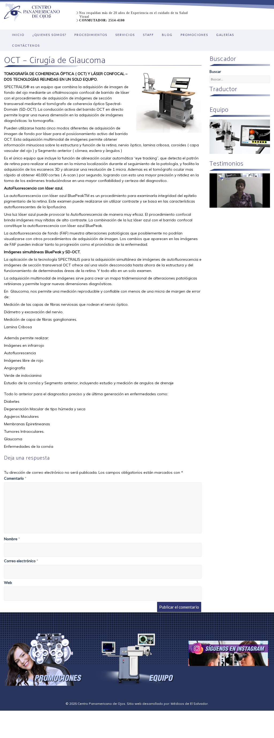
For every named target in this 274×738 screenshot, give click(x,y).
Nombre (12, 538)
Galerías (225, 34)
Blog (167, 34)
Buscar (215, 71)
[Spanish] (219, 101)
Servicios (125, 34)
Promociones (194, 34)
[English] (212, 101)
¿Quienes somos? (49, 34)
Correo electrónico (21, 560)
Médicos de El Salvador (189, 704)
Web (8, 582)
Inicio (18, 34)
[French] (232, 101)
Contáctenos (26, 45)
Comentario (15, 478)
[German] (225, 101)
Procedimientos (90, 34)
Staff (148, 34)
